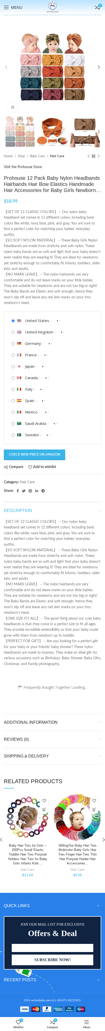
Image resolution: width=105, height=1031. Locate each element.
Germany (33, 343)
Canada (31, 377)
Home (9, 156)
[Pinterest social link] (30, 491)
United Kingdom (39, 331)
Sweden (32, 434)
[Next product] (98, 156)
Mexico (31, 411)
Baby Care (38, 156)
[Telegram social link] (43, 491)
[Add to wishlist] (44, 800)
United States (37, 320)
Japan (29, 366)
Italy (29, 389)
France (31, 354)
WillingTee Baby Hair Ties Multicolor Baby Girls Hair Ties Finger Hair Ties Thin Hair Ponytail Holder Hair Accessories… (77, 854)
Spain (29, 400)
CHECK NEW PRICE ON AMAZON (34, 454)
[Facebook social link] (17, 491)
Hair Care (57, 156)
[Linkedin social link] (37, 491)
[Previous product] (88, 156)
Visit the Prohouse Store (23, 167)
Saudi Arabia (35, 423)
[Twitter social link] (23, 491)
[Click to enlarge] (13, 107)
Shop (22, 156)
